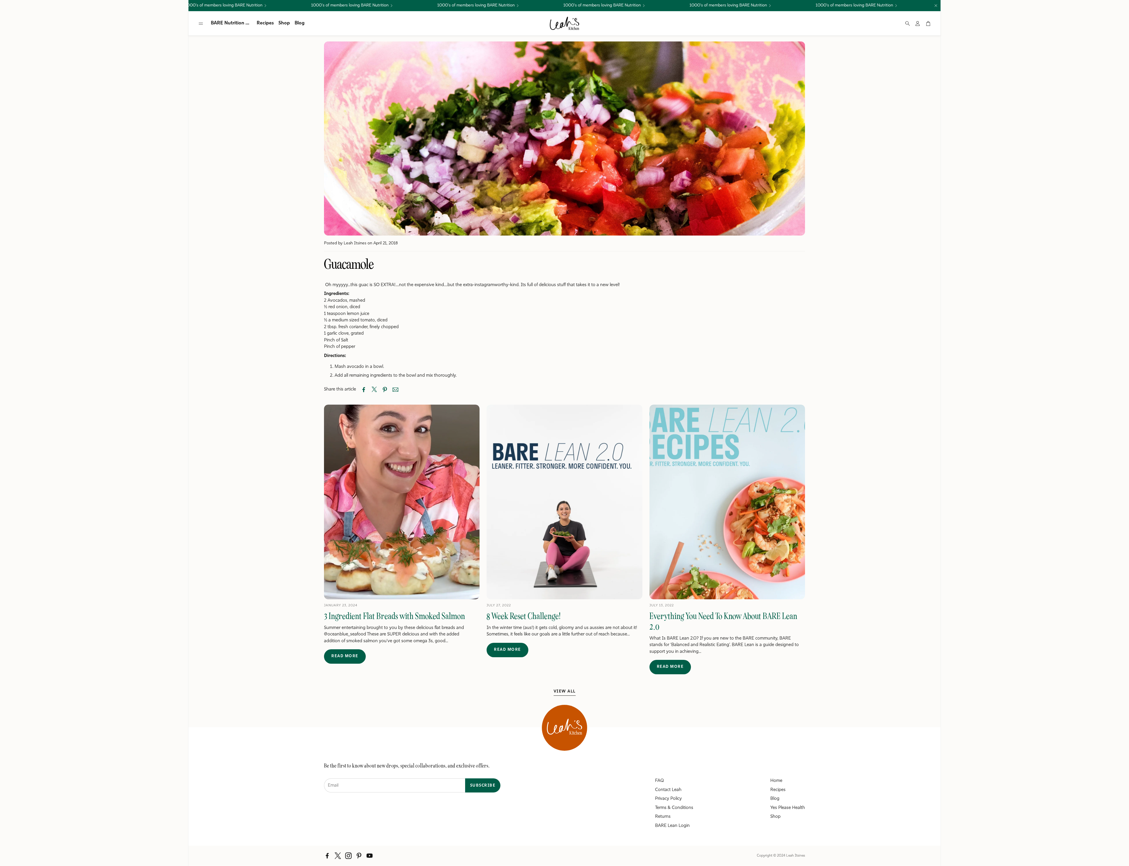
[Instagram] (348, 855)
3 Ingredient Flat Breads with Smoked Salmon (394, 616)
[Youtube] (369, 855)
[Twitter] (338, 855)
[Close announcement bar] (936, 5)
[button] (201, 23)
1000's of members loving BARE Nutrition (695, 6)
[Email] (395, 390)
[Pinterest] (359, 855)
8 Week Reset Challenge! (524, 616)
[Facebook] (327, 855)
